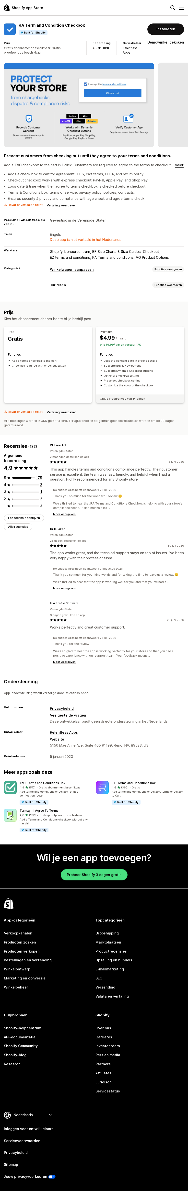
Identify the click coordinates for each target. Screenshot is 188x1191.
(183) (105, 48)
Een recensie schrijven (24, 518)
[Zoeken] (172, 7)
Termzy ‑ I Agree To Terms (39, 810)
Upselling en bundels (113, 960)
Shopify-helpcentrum (22, 1028)
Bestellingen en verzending (28, 960)
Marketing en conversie (25, 978)
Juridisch (58, 285)
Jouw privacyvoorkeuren (25, 1176)
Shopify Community (21, 1046)
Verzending (105, 987)
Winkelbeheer (16, 987)
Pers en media (107, 1055)
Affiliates (103, 1073)
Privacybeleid (62, 708)
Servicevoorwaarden (22, 1141)
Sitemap (11, 1164)
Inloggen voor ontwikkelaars (29, 1129)
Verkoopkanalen (18, 933)
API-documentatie (19, 1037)
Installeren (165, 29)
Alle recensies (18, 526)
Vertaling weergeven (61, 205)
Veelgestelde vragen (68, 715)
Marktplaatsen (108, 942)
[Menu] (181, 7)
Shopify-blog (15, 1055)
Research (12, 1064)
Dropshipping (107, 933)
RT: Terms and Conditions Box (134, 783)
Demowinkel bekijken (165, 42)
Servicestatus (107, 1091)
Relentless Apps (64, 732)
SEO (98, 978)
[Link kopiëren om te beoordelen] (69, 445)
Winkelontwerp (17, 969)
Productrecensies (111, 951)
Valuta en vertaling (112, 996)
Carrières (103, 1037)
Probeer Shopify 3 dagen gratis (94, 875)
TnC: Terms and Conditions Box (42, 783)
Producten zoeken (20, 942)
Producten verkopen (22, 951)
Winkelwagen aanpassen (72, 269)
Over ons (103, 1028)
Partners (103, 1064)
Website (57, 739)
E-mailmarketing (109, 969)
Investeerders (107, 1046)
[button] (48, 793)
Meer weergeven (64, 514)
